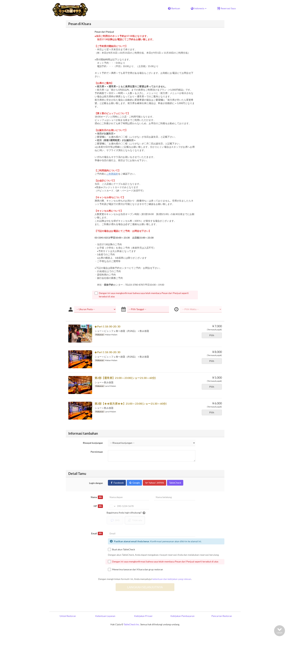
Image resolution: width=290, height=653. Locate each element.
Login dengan (96, 483)
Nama (96, 497)
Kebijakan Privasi (143, 616)
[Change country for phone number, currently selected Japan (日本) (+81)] (112, 506)
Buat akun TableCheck (123, 549)
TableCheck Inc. (132, 624)
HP (98, 506)
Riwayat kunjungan (93, 442)
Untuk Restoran (68, 616)
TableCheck (175, 482)
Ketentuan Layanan (105, 616)
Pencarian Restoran (221, 616)
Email (96, 533)
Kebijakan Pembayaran (183, 616)
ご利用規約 (112, 173)
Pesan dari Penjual (104, 31)
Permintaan (97, 451)
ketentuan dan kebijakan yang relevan (171, 579)
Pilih (211, 335)
